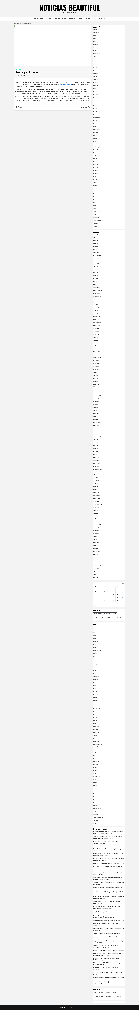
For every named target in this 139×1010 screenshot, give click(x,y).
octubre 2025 (96, 258)
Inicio (36, 19)
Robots (95, 200)
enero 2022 (96, 390)
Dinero (95, 88)
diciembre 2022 (97, 357)
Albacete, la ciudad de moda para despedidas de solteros (108, 933)
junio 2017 (95, 539)
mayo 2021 (96, 413)
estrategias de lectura (66, 84)
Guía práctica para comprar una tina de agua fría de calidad (108, 920)
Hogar (95, 123)
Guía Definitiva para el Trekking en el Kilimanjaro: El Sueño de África (108, 893)
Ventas (95, 226)
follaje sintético (110, 617)
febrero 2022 (96, 387)
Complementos (97, 68)
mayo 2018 (96, 516)
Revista (50, 19)
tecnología (96, 217)
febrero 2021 (96, 422)
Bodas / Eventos (97, 53)
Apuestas (95, 44)
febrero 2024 (96, 316)
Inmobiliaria (96, 129)
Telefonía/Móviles (98, 220)
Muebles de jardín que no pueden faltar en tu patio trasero (108, 950)
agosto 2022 (96, 369)
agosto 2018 (96, 507)
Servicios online (97, 211)
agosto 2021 (96, 404)
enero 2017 (96, 554)
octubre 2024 (96, 293)
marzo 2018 (96, 522)
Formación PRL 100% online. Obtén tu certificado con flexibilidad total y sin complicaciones (107, 959)
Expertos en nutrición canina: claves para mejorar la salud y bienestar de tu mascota (108, 859)
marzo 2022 (96, 384)
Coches (95, 62)
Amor (94, 35)
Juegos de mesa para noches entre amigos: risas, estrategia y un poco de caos (108, 941)
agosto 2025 (96, 264)
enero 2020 (96, 457)
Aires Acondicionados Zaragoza (102, 613)
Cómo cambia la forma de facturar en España (104, 846)
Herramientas (96, 117)
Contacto (43, 19)
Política (94, 19)
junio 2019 (95, 478)
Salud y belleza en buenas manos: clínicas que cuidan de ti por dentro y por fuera (108, 897)
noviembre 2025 (97, 255)
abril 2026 (95, 243)
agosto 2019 (96, 472)
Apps (94, 41)
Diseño (95, 91)
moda (94, 156)
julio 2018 (95, 510)
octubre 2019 (96, 466)
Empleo (95, 103)
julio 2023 (95, 337)
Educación (96, 100)
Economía (87, 19)
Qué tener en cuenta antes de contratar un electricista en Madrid (108, 973)
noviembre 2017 (97, 525)
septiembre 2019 (97, 469)
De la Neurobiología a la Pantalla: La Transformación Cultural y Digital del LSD (106, 842)
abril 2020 (95, 448)
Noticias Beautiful (69, 7)
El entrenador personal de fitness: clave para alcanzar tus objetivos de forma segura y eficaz (108, 907)
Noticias (64, 19)
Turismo (95, 223)
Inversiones (96, 135)
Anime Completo (85, 107)
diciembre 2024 (97, 287)
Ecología (95, 94)
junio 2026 (95, 237)
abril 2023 (95, 346)
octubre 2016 (96, 563)
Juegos (95, 138)
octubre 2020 (96, 434)
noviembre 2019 (97, 463)
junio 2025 (95, 270)
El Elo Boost (18, 107)
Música (95, 161)
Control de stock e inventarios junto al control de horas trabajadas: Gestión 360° (107, 888)
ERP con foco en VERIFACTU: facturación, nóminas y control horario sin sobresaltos (108, 964)
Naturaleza (96, 164)
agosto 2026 (96, 234)
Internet (95, 132)
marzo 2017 (96, 548)
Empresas (95, 106)
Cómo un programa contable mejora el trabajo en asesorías (108, 863)
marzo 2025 (96, 278)
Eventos (95, 115)
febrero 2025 (96, 281)
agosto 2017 (96, 533)
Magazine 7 (74, 1007)
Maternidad (96, 153)
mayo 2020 (96, 445)
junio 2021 (95, 410)
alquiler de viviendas (99, 617)
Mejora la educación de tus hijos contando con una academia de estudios (106, 983)
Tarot (94, 214)
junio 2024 (95, 305)
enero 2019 (96, 492)
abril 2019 (95, 484)
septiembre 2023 (97, 331)
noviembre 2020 (97, 431)
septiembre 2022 (97, 366)
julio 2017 (95, 536)
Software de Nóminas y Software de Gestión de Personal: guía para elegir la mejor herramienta (107, 837)
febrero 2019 (96, 489)
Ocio (94, 176)
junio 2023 (95, 340)
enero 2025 (96, 284)
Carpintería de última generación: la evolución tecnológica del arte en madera (108, 978)
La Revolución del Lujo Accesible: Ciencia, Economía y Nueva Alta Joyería (108, 850)
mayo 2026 (96, 240)
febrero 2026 (96, 249)
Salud (94, 205)
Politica (95, 188)
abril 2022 (95, 381)
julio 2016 (95, 572)
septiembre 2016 (97, 566)
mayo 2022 (96, 378)
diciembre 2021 (97, 393)
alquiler (114, 613)
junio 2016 (95, 574)
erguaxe (20, 75)
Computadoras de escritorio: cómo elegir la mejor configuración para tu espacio (106, 946)
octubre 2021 (96, 399)
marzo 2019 (96, 486)
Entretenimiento (97, 112)
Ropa (94, 202)
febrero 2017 (96, 551)
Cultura (95, 76)
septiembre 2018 (97, 504)
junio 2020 (95, 443)
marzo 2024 (96, 314)
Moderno (72, 19)
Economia (95, 97)
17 (95, 597)
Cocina (95, 65)
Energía (95, 109)
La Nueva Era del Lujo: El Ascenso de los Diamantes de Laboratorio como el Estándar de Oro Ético (107, 916)
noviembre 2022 (97, 360)
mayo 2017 (96, 542)
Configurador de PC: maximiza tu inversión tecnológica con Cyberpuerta (108, 929)
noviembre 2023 (97, 325)
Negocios (95, 167)
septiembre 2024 (97, 296)
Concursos (96, 71)
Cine (94, 59)
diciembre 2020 (97, 428)
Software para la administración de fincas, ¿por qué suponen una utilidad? (108, 883)
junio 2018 (95, 513)
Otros (94, 182)
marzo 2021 (96, 419)
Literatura (96, 144)
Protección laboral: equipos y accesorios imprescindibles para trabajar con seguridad (108, 854)
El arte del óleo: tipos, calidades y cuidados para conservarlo (105, 968)
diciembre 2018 (97, 495)
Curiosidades (96, 79)
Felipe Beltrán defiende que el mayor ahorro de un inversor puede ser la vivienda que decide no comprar (108, 832)
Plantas (95, 185)
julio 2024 (95, 302)
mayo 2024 (96, 308)
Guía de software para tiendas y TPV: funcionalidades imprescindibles (107, 902)
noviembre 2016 (97, 560)
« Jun (94, 605)
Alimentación (96, 32)
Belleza (95, 50)
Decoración (96, 82)
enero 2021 (96, 425)
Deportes (102, 19)
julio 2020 (95, 440)
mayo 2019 (96, 481)
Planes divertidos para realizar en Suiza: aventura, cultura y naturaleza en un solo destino (108, 954)
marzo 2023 (96, 349)
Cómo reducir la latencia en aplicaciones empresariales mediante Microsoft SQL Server (107, 878)
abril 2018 (95, 519)
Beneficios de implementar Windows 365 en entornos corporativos (107, 924)
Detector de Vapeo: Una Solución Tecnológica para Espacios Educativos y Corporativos (108, 867)
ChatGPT (57, 19)
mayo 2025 (96, 272)
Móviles (95, 158)
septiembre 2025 (97, 261)
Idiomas (95, 126)
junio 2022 (95, 375)
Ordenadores (96, 179)
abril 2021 (95, 416)
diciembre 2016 (97, 557)
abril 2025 (95, 275)
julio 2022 (95, 372)
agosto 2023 (96, 334)
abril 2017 (95, 545)
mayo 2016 (96, 577)
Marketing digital (97, 147)
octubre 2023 (96, 328)
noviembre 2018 (97, 498)
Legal (94, 141)
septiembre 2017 (97, 530)
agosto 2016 (96, 569)
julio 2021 (95, 407)
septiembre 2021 (97, 401)
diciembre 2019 (97, 460)
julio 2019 (95, 475)
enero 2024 (96, 319)
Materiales (96, 150)
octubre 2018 (96, 501)
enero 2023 (96, 355)
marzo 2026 (96, 246)
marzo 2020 (96, 451)
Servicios (95, 208)
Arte (94, 47)
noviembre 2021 (97, 396)
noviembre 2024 (97, 290)
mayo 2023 (96, 343)
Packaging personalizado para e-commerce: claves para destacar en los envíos (107, 912)
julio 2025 (95, 267)
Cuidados (95, 73)
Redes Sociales (97, 194)
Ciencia (95, 56)
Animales (95, 38)
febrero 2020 (96, 454)
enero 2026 (96, 252)
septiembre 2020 (97, 437)
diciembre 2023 (97, 322)
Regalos (95, 197)
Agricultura (96, 29)
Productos (96, 191)
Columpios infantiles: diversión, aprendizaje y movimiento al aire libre (108, 937)
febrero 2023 (96, 352)
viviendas (119, 617)
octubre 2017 (96, 528)
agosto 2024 (96, 299)
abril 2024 (95, 311)
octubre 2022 (96, 363)
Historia (95, 120)
